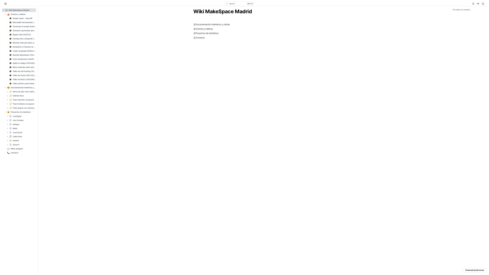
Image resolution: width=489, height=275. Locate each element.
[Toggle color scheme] (483, 3)
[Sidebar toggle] (5, 3)
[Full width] (478, 3)
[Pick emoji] (10, 116)
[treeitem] (19, 10)
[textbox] (244, 11)
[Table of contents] (473, 3)
